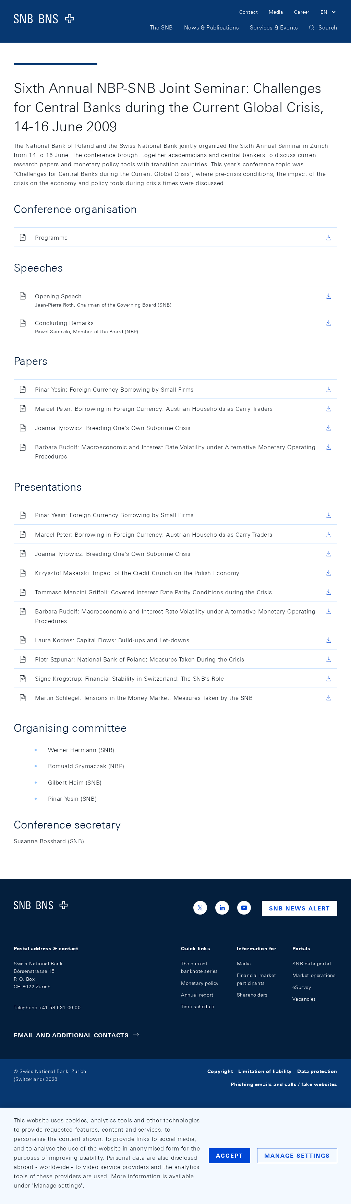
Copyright (220, 1071)
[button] (328, 13)
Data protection (317, 1071)
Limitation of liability (265, 1071)
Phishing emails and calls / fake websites (284, 1085)
